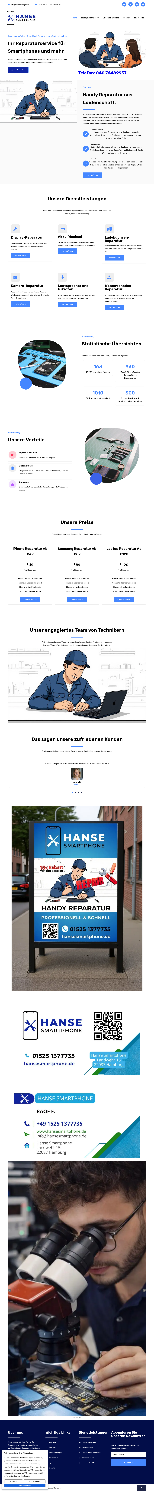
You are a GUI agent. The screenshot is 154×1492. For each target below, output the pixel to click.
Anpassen (13, 1481)
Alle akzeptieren (25, 1485)
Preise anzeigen (30, 599)
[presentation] (9, 1290)
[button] (72, 792)
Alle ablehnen (34, 1481)
